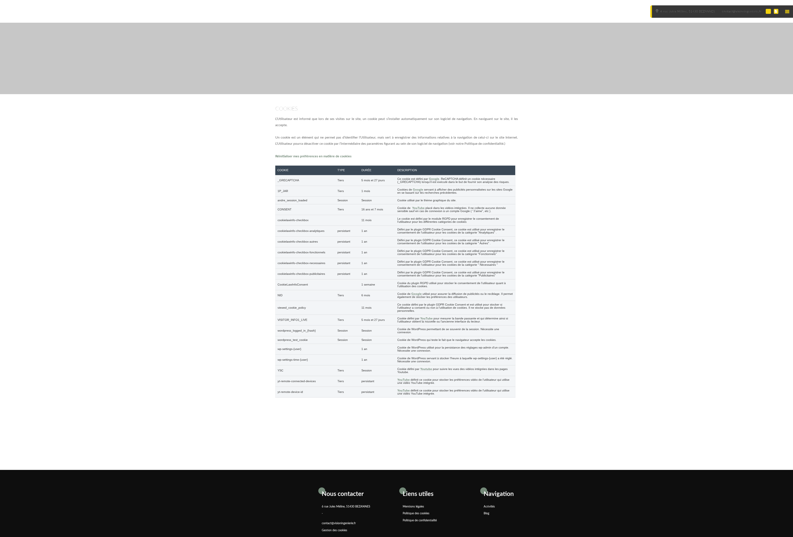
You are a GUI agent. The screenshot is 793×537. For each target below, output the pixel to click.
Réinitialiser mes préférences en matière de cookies (313, 156)
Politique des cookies (416, 513)
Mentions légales (413, 506)
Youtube (426, 369)
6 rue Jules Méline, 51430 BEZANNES (346, 506)
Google (434, 178)
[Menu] (786, 11)
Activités (489, 506)
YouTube (418, 208)
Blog (486, 513)
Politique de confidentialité (420, 520)
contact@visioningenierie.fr (339, 523)
